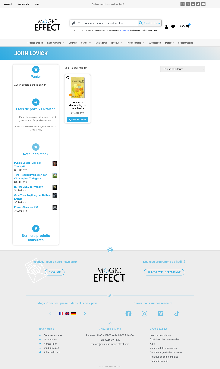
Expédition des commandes (164, 339)
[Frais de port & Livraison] (36, 102)
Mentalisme (101, 43)
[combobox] (103, 23)
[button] (50, 313)
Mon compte (23, 4)
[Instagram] (188, 4)
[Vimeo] (193, 4)
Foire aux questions (160, 335)
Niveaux (115, 43)
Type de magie (134, 43)
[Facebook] (182, 4)
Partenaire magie (159, 361)
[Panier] (36, 69)
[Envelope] (203, 4)
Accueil (8, 4)
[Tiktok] (198, 4)
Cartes (84, 43)
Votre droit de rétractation (163, 348)
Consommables (185, 43)
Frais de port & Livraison (36, 109)
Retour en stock (35, 154)
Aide (37, 4)
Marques (169, 43)
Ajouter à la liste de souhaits (68, 78)
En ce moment (54, 43)
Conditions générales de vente (166, 352)
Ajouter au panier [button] (77, 119)
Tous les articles (35, 43)
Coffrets (73, 43)
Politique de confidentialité (164, 356)
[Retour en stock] (36, 147)
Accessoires (155, 43)
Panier (36, 77)
